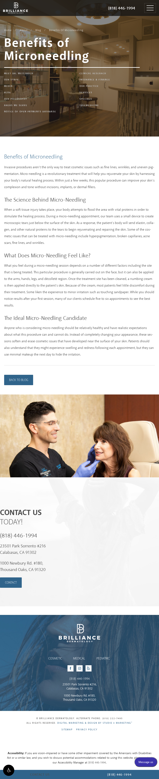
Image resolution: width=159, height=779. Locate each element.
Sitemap (67, 729)
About (24, 30)
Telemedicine (89, 105)
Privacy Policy (87, 729)
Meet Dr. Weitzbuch (18, 73)
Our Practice (89, 86)
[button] (8, 770)
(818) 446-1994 (121, 8)
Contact (11, 583)
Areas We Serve (15, 105)
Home (8, 30)
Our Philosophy (15, 99)
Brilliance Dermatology (12, 3)
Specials (86, 99)
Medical (79, 658)
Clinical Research (93, 73)
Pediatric (103, 658)
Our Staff (11, 79)
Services (86, 92)
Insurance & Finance (95, 79)
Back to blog (18, 380)
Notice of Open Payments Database (30, 111)
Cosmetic (55, 658)
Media (8, 86)
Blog (38, 30)
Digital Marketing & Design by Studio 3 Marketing (94, 723)
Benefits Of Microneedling (66, 30)
